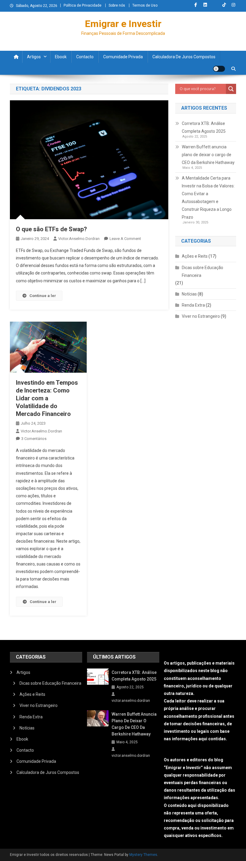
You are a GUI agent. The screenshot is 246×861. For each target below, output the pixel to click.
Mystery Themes (143, 855)
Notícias (189, 294)
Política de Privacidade (82, 5)
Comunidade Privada (123, 56)
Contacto (85, 56)
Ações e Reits (195, 256)
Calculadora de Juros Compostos (183, 56)
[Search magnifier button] (231, 89)
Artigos (34, 56)
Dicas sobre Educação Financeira (202, 271)
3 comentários (33, 438)
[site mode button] (219, 69)
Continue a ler (42, 295)
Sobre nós (117, 5)
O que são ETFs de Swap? (51, 229)
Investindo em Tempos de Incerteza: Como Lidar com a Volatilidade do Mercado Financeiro (47, 398)
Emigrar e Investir (123, 23)
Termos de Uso (145, 5)
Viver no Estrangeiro (201, 316)
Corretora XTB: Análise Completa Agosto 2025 (204, 127)
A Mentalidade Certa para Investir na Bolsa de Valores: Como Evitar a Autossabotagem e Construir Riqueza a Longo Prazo (208, 198)
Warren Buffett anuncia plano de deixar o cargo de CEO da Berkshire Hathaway (208, 154)
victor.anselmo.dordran (79, 238)
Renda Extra (193, 305)
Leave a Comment (125, 238)
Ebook (61, 56)
